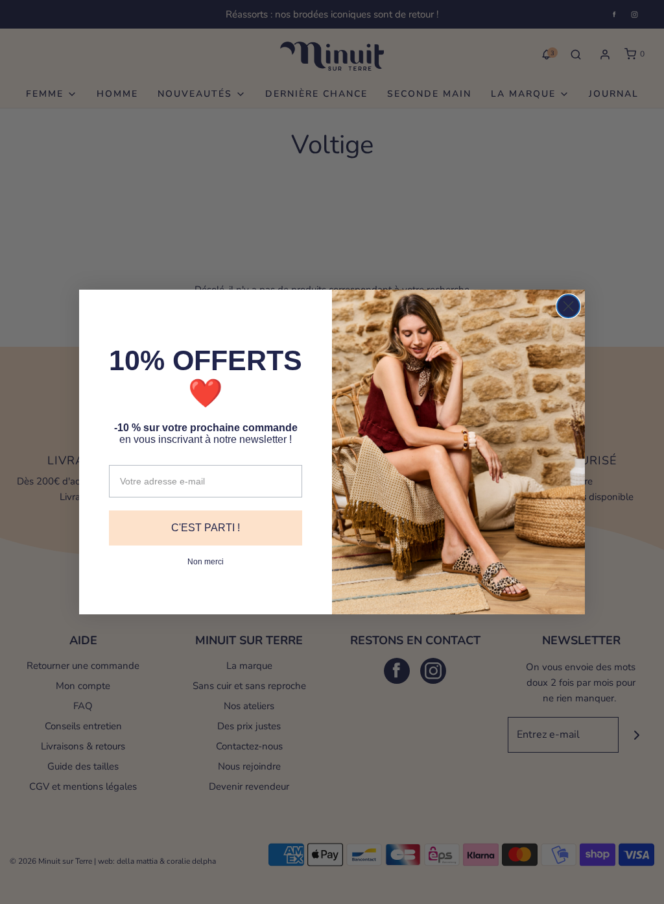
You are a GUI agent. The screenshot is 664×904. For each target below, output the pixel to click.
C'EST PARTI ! (205, 527)
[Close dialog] (568, 306)
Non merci (205, 561)
